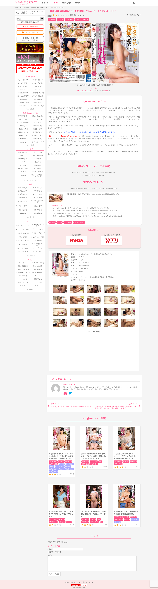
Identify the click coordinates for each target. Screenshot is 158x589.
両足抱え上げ (69, 469)
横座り (56, 471)
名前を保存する (55, 552)
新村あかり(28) (22, 201)
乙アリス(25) (38, 210)
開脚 (50, 471)
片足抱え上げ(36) (22, 132)
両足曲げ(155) (37, 139)
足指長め (94, 464)
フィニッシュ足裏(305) (23, 102)
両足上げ (117, 522)
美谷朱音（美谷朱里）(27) (38, 201)
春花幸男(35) (38, 279)
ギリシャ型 (51, 19)
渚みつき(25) (23, 210)
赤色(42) (22, 89)
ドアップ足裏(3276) (23, 96)
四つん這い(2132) (37, 116)
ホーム (46, 3)
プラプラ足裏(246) (37, 96)
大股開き (67, 466)
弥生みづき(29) (37, 194)
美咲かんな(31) (22, 191)
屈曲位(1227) (38, 119)
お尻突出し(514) (23, 129)
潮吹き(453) (37, 165)
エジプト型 (85, 461)
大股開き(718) (37, 126)
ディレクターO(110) (37, 263)
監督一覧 (30, 289)
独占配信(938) (23, 159)
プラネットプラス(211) (23, 229)
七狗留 (105, 91)
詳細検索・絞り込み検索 (30, 22)
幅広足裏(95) (38, 99)
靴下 (101, 522)
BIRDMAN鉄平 (84, 265)
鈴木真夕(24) (38, 213)
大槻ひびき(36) (22, 188)
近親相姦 (111, 277)
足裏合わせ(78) (37, 129)
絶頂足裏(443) (37, 102)
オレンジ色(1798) (37, 83)
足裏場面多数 (53, 464)
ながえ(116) (22, 263)
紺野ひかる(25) (37, 206)
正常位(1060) (23, 119)
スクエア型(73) (22, 83)
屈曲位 (51, 466)
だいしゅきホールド (82, 19)
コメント (51, 555)
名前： (50, 549)
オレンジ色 (93, 461)
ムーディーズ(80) (22, 248)
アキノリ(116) (23, 237)
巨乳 (100, 277)
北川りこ (94, 88)
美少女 (105, 277)
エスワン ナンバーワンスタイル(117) (38, 233)
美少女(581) (37, 159)
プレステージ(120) (37, 229)
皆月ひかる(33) (37, 188)
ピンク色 (60, 19)
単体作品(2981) (22, 152)
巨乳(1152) (23, 155)
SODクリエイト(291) (22, 225)
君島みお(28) (23, 197)
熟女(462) (23, 165)
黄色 (100, 461)
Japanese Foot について (72, 582)
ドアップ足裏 (69, 19)
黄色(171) (38, 86)
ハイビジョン (83, 277)
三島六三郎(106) (23, 266)
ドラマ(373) (22, 171)
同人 (78, 3)
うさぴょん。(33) (22, 282)
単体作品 (96, 277)
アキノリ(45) (23, 276)
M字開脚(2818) (22, 116)
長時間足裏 (68, 461)
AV (57, 3)
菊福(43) (37, 276)
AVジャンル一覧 (30, 180)
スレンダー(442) (23, 168)
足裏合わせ (52, 469)
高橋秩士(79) (38, 269)
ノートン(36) (23, 279)
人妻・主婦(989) (38, 155)
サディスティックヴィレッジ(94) (38, 244)
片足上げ (60, 469)
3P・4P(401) (37, 168)
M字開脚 (62, 464)
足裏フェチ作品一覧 (31, 32)
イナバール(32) (37, 282)
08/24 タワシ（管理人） (30, 39)
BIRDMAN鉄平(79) (23, 269)
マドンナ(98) (23, 244)
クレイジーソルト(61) (22, 272)
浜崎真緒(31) (38, 191)
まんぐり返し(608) (22, 122)
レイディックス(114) (37, 237)
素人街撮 (67, 3)
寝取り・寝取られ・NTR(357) (37, 175)
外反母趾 (127, 519)
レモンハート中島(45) (37, 272)
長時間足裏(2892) (22, 93)
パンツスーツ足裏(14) (37, 106)
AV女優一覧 (30, 217)
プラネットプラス (86, 91)
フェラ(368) (22, 175)
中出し (90, 277)
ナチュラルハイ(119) (22, 233)
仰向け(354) (37, 122)
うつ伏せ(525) (23, 126)
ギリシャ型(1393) (22, 80)
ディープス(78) (37, 248)
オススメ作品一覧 (31, 26)
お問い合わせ (86, 582)
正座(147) (23, 142)
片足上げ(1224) (37, 132)
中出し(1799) (38, 152)
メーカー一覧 (30, 255)
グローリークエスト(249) (37, 225)
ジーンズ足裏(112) (22, 106)
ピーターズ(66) (37, 251)
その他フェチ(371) (37, 171)
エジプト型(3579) (37, 80)
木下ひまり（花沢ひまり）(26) (23, 205)
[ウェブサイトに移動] (65, 393)
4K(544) (22, 162)
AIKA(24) (23, 213)
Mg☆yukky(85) (37, 266)
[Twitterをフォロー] (70, 393)
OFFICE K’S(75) (23, 251)
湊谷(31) (22, 285)
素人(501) (38, 162)
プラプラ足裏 (53, 522)
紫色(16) (37, 89)
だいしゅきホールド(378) (37, 142)
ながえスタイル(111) (22, 240)
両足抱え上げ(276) (37, 135)
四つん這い (69, 464)
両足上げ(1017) (22, 139)
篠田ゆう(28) (38, 197)
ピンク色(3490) (22, 86)
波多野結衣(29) (22, 194)
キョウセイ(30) (37, 285)
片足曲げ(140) (23, 135)
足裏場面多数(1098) (38, 93)
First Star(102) (38, 240)
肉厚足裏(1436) (22, 99)
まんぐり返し (59, 466)
